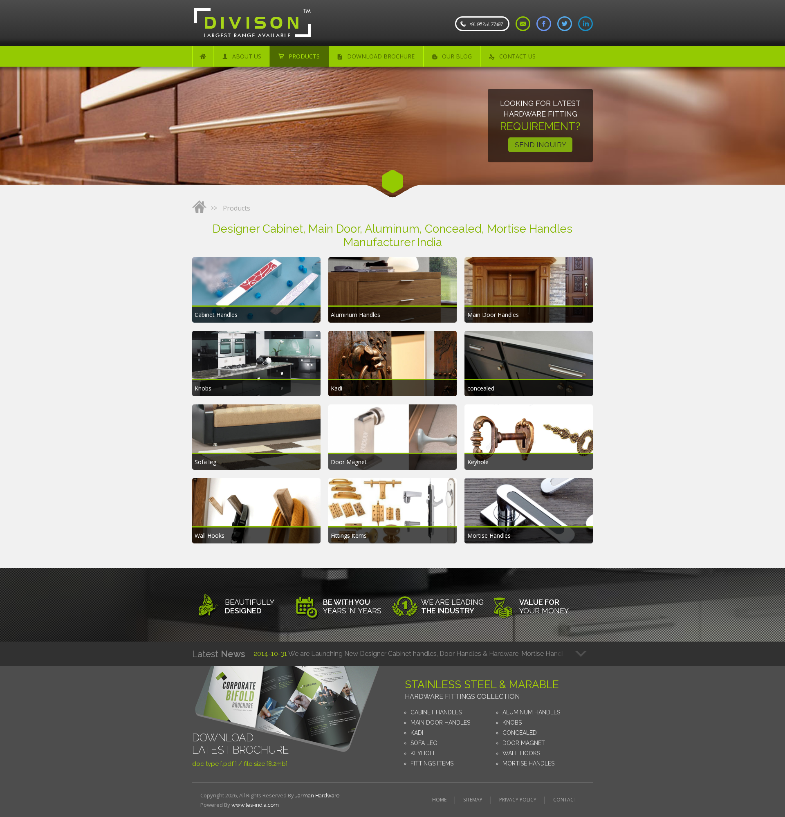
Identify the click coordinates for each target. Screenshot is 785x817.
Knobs (512, 722)
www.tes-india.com (255, 805)
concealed (519, 732)
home (439, 799)
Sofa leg (423, 743)
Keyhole (423, 753)
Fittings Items (431, 763)
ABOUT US (246, 56)
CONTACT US (517, 56)
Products (236, 208)
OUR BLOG (457, 56)
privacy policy (517, 799)
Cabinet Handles (436, 712)
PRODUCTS (304, 56)
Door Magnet (523, 743)
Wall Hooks (521, 753)
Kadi (416, 732)
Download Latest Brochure (240, 744)
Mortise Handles (528, 763)
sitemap (472, 799)
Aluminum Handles (531, 712)
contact (564, 799)
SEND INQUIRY (540, 145)
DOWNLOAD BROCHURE (381, 56)
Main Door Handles (440, 722)
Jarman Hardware (317, 795)
